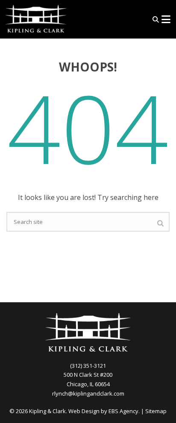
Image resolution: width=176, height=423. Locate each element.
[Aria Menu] (166, 19)
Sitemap (156, 411)
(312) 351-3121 (88, 365)
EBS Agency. (124, 411)
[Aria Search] (156, 19)
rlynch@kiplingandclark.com (88, 393)
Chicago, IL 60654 (88, 384)
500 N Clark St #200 (88, 374)
